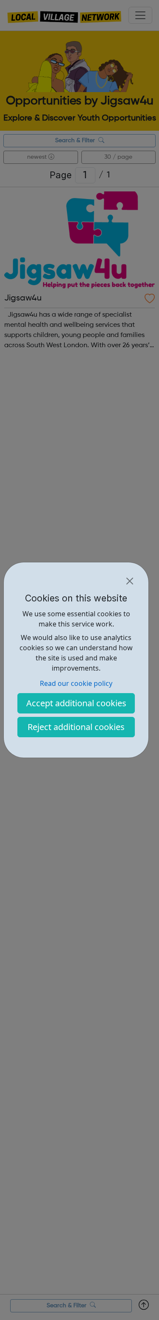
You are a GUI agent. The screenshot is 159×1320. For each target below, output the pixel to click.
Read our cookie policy (76, 683)
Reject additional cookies (76, 727)
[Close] (130, 581)
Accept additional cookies (76, 703)
